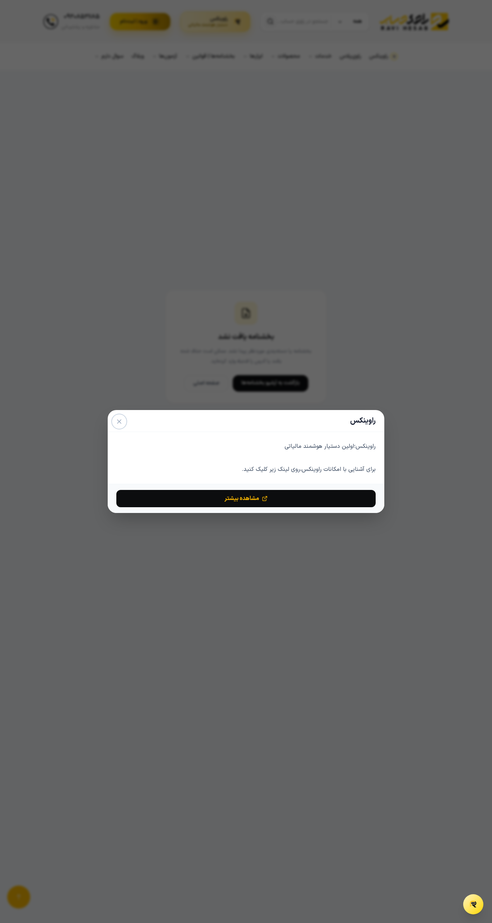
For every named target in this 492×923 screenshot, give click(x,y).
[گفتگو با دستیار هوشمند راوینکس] (473, 904)
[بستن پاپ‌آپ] (119, 421)
